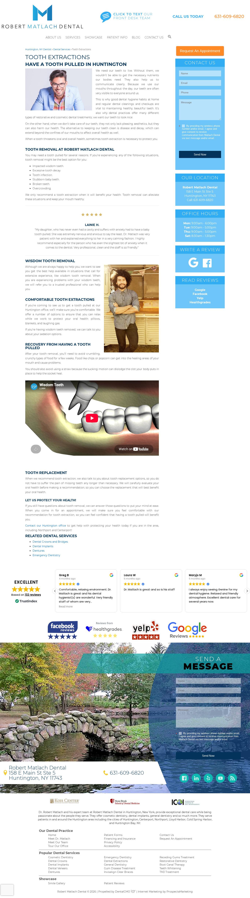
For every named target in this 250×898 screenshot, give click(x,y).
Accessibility (112, 846)
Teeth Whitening (170, 868)
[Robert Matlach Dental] (42, 16)
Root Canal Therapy (172, 864)
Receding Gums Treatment (177, 857)
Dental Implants (43, 546)
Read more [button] (196, 606)
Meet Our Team (58, 842)
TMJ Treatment (169, 872)
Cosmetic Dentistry (60, 857)
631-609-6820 (229, 16)
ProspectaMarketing (180, 891)
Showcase (93, 37)
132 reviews (33, 595)
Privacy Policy (113, 842)
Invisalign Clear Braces (118, 872)
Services (73, 37)
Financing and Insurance (119, 838)
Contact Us (154, 37)
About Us (53, 37)
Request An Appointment (200, 51)
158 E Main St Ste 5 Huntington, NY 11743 (35, 775)
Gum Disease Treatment (119, 868)
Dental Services (61, 49)
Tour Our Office (58, 846)
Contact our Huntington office (45, 525)
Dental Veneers (58, 868)
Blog (136, 37)
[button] (170, 37)
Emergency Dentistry (46, 555)
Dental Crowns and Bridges (50, 541)
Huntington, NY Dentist (38, 49)
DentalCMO (123, 891)
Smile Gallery (56, 883)
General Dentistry (115, 864)
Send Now (200, 154)
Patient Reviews (114, 883)
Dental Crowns (57, 861)
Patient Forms (113, 835)
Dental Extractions (116, 861)
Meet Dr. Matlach (59, 838)
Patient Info (117, 37)
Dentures (38, 550)
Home (52, 835)
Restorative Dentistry (173, 861)
